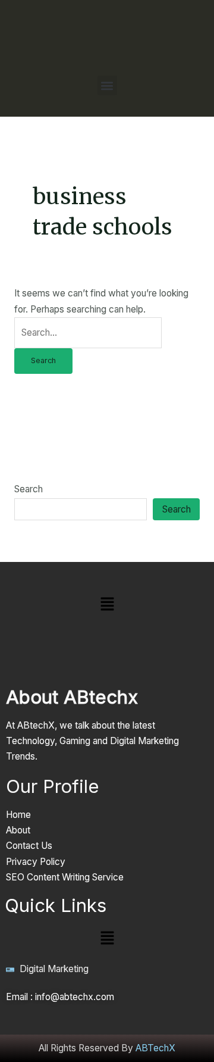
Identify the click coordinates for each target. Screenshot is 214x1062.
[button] (107, 85)
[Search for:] (88, 332)
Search (28, 489)
